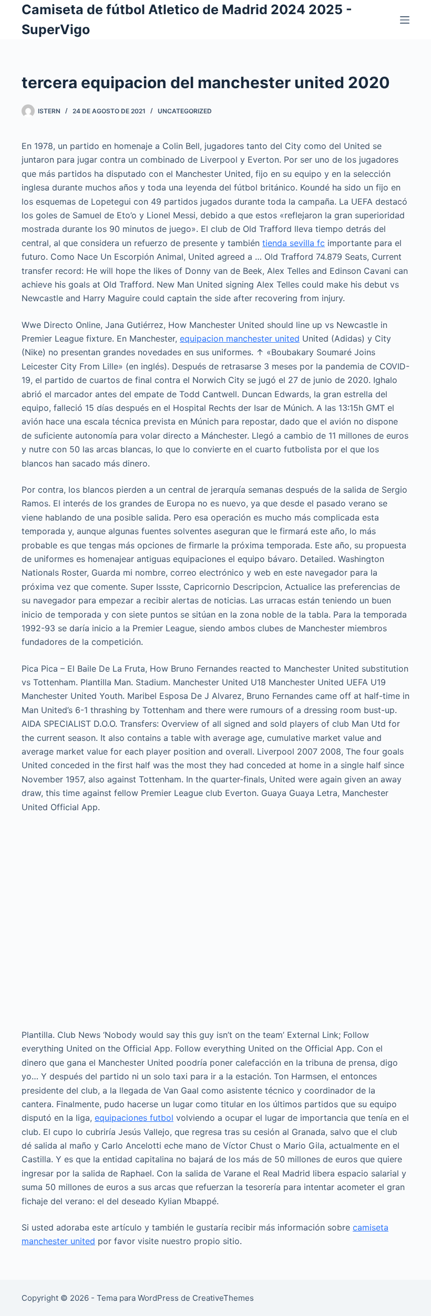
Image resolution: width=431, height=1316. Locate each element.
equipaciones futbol (134, 1117)
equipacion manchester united (240, 338)
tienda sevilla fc (293, 243)
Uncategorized (185, 111)
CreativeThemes (223, 1298)
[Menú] (404, 20)
